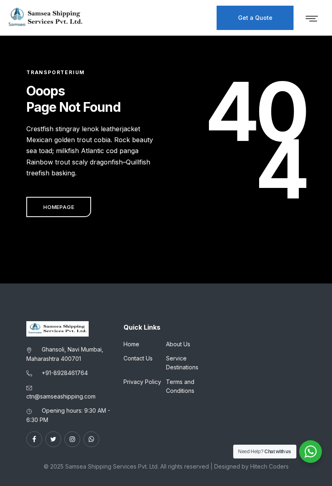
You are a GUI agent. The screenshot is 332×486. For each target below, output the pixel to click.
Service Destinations (182, 363)
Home (131, 344)
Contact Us (138, 358)
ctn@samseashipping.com (61, 396)
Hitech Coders (269, 466)
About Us (178, 344)
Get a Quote (255, 17)
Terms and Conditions (180, 386)
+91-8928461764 (65, 372)
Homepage (58, 207)
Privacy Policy (142, 381)
